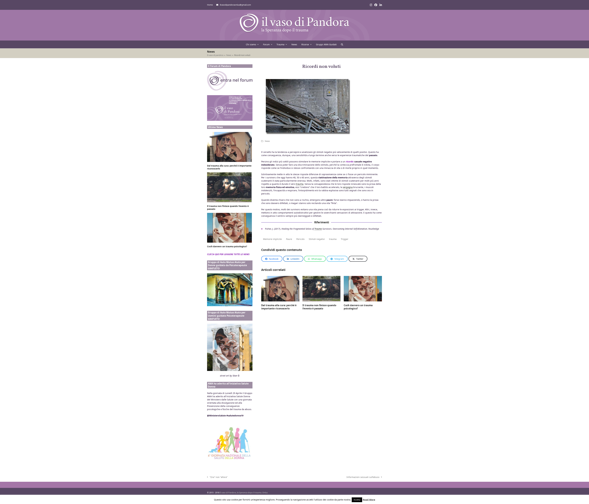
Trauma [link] (318, 228)
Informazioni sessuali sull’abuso (362, 477)
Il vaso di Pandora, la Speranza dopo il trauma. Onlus (244, 492)
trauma (333, 239)
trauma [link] (299, 183)
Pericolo (300, 239)
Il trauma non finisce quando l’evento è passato (319, 307)
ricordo (350, 161)
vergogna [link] (348, 187)
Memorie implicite (272, 239)
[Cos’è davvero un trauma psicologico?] (363, 288)
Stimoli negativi (317, 239)
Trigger (344, 239)
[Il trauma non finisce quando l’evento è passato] (321, 288)
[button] (342, 44)
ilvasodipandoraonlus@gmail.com (235, 4)
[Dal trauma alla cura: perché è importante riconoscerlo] (280, 288)
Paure (289, 239)
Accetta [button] (357, 499)
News (267, 141)
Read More (369, 499)
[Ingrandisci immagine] (307, 105)
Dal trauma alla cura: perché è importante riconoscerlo (278, 307)
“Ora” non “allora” (217, 477)
